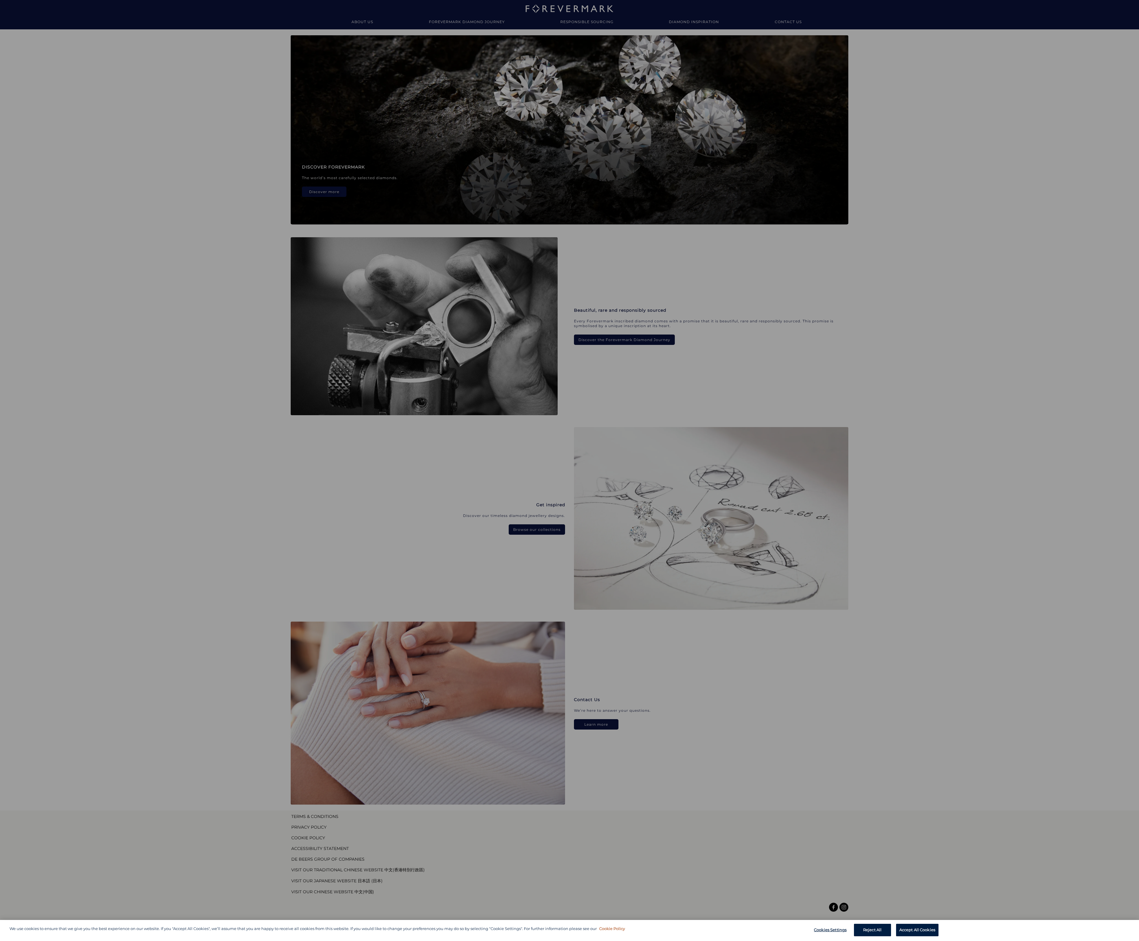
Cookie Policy (612, 928)
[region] (569, 930)
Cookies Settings (830, 929)
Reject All (872, 929)
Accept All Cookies (917, 929)
